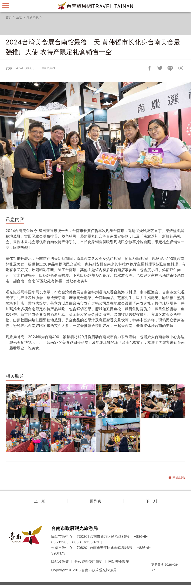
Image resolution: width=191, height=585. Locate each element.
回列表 (95, 501)
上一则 (39, 501)
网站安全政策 (118, 561)
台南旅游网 (95, 6)
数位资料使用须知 (88, 561)
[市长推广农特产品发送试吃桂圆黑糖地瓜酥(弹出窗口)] (73, 435)
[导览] (6, 5)
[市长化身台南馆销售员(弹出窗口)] (28, 435)
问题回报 (180, 68)
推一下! (159, 68)
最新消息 (33, 17)
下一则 (151, 501)
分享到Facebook (149, 68)
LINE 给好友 (170, 68)
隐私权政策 (60, 561)
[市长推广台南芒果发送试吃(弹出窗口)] (163, 401)
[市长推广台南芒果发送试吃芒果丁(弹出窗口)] (118, 401)
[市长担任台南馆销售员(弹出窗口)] (73, 401)
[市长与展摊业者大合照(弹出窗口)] (28, 401)
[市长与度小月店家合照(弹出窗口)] (118, 435)
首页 (9, 17)
